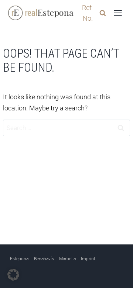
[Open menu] (118, 13)
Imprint (88, 258)
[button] (13, 274)
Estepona (19, 258)
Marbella (67, 258)
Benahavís (44, 258)
